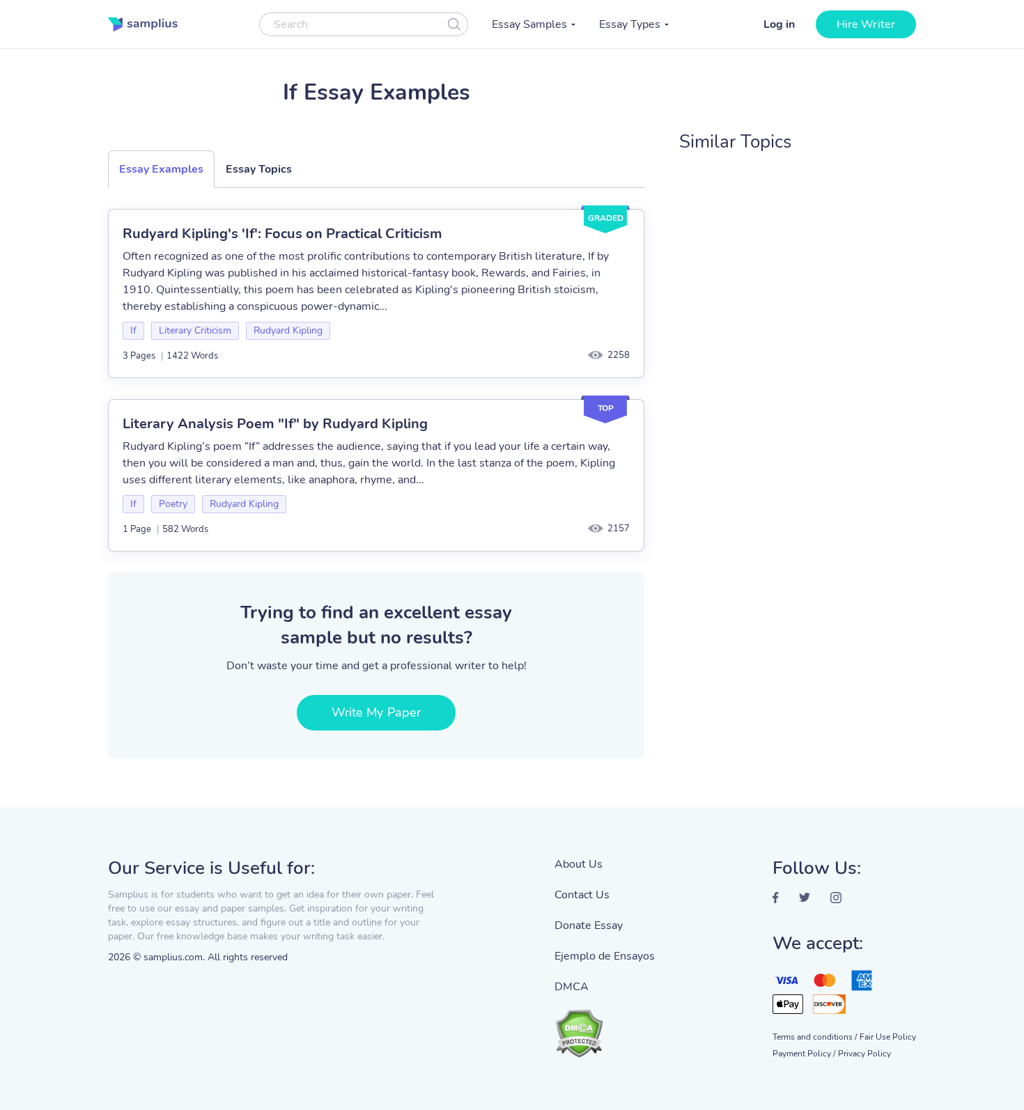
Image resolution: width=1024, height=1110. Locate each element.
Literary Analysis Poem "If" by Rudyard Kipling (275, 423)
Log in (779, 24)
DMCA (571, 986)
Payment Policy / (804, 1053)
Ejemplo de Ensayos (604, 956)
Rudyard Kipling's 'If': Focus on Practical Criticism (282, 233)
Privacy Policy (864, 1053)
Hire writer (866, 24)
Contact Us (582, 894)
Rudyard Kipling (288, 330)
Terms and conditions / (815, 1036)
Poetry (173, 503)
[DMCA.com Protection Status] (604, 1026)
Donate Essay (588, 925)
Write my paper (376, 712)
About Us (578, 864)
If (133, 330)
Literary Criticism (195, 330)
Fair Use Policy (888, 1036)
